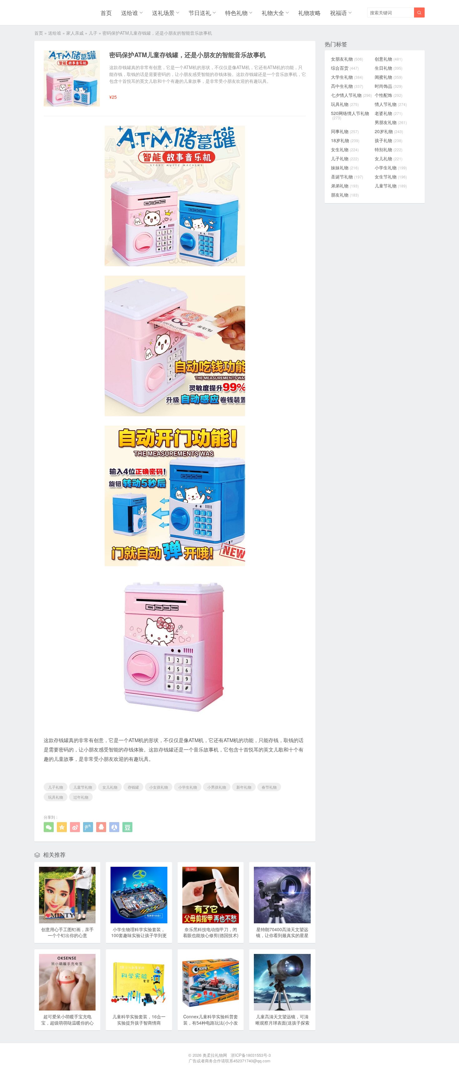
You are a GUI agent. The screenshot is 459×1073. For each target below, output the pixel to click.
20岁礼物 (389, 131)
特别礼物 (388, 149)
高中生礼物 (347, 86)
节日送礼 (200, 12)
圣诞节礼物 (347, 176)
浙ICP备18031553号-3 (251, 1055)
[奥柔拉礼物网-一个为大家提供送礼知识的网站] (50, 12)
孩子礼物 (388, 140)
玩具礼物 (55, 797)
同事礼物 (345, 131)
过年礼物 (80, 797)
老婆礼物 (388, 113)
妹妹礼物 (345, 167)
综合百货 (345, 68)
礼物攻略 (309, 12)
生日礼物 (388, 68)
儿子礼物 (55, 787)
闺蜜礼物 (388, 77)
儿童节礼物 (82, 787)
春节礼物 (269, 787)
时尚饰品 (388, 86)
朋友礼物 (345, 194)
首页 (106, 12)
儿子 (93, 33)
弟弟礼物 (345, 185)
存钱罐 (133, 787)
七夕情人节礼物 (351, 95)
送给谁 (129, 12)
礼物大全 (273, 12)
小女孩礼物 (158, 787)
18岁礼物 (345, 140)
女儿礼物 (109, 787)
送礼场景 (163, 12)
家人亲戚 (75, 33)
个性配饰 (388, 95)
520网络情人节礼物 (350, 115)
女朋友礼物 (347, 59)
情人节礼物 (391, 104)
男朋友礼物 (391, 122)
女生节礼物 (391, 176)
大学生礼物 (347, 77)
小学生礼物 (187, 787)
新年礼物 (243, 787)
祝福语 (338, 12)
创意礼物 (388, 59)
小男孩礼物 (216, 787)
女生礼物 (345, 149)
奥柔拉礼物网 (215, 1055)
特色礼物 (236, 12)
